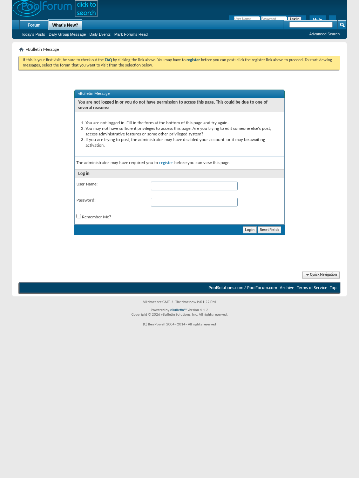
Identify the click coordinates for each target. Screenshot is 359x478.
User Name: (86, 184)
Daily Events (100, 34)
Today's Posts (33, 34)
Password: (85, 200)
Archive (287, 288)
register (166, 163)
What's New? (65, 25)
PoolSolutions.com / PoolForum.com (243, 288)
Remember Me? (96, 217)
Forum (34, 25)
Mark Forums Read (131, 34)
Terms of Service (312, 288)
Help (317, 19)
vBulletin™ (178, 310)
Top (333, 288)
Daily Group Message (67, 34)
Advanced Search (324, 34)
